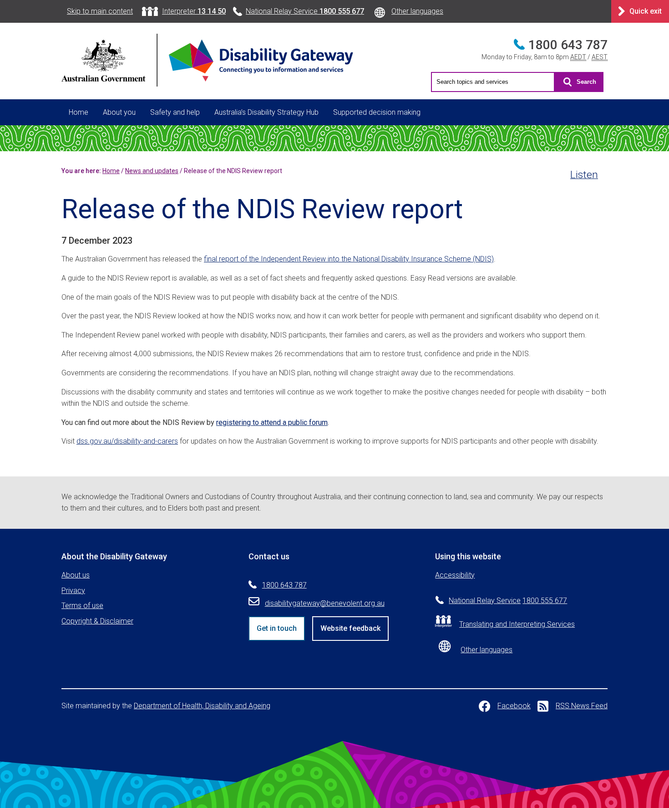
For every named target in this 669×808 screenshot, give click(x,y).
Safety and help (175, 112)
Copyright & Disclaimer (97, 621)
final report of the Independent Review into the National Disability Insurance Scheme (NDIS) (349, 259)
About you (119, 112)
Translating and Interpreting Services (517, 624)
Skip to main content (100, 11)
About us (75, 575)
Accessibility (455, 575)
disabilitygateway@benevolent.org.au (325, 603)
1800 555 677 (544, 600)
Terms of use (82, 605)
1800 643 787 (568, 44)
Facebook (514, 705)
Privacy (73, 590)
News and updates (151, 170)
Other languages (417, 11)
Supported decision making (377, 112)
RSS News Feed (582, 705)
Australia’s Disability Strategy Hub (266, 112)
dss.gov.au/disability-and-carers (127, 441)
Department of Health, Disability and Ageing (202, 705)
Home (78, 112)
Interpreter (194, 11)
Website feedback (350, 628)
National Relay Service (305, 11)
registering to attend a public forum (272, 422)
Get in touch (277, 628)
